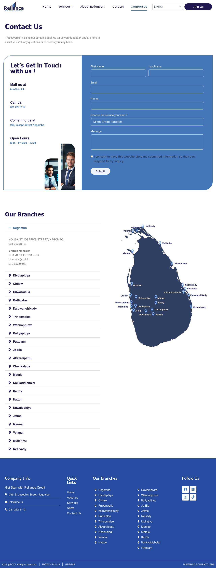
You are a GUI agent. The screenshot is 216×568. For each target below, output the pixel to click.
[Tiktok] (193, 497)
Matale (17, 375)
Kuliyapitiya (21, 333)
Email (94, 82)
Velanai (18, 432)
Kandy (17, 391)
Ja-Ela (17, 350)
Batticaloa (20, 300)
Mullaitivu (20, 441)
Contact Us (139, 7)
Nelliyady (19, 449)
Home (47, 7)
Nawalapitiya (22, 408)
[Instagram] (185, 497)
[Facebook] (185, 489)
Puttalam (19, 341)
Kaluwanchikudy (25, 308)
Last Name (154, 66)
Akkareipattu (22, 358)
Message (96, 131)
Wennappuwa (22, 325)
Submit (100, 171)
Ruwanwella (21, 292)
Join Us (198, 6)
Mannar (18, 424)
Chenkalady (21, 366)
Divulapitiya (21, 275)
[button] (52, 228)
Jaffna (17, 416)
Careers (118, 7)
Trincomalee (22, 317)
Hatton (17, 399)
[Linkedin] (193, 489)
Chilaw (18, 284)
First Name (97, 66)
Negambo (20, 228)
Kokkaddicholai (24, 383)
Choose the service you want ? (109, 115)
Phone (95, 99)
